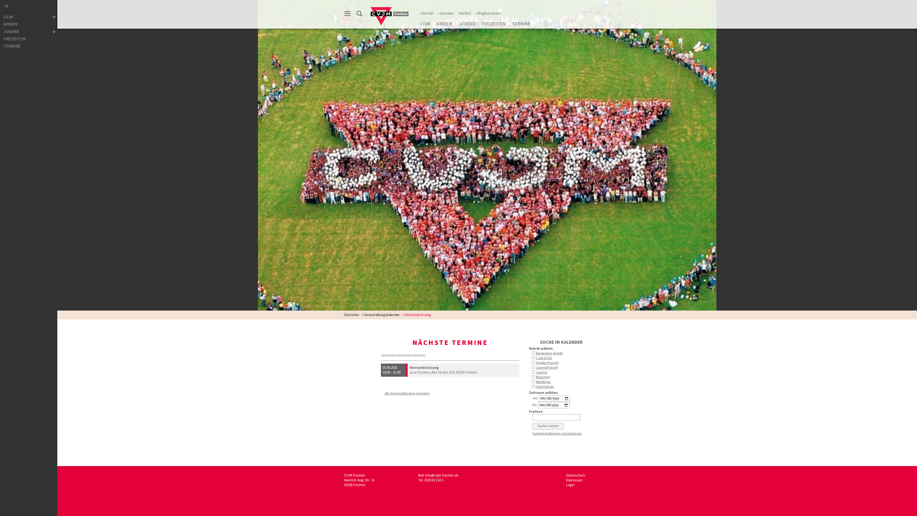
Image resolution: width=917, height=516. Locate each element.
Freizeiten (494, 24)
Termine (521, 24)
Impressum (574, 480)
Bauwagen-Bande (549, 353)
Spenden (446, 13)
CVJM (425, 24)
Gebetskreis (545, 386)
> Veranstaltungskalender (380, 314)
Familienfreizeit (547, 363)
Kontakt (428, 13)
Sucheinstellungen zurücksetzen (557, 433)
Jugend (466, 24)
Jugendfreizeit (547, 367)
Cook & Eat (544, 358)
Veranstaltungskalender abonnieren (403, 355)
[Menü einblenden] (347, 14)
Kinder (444, 24)
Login (570, 485)
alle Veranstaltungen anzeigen (407, 393)
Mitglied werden (489, 13)
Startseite (351, 314)
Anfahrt (465, 13)
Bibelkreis (543, 382)
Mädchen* (543, 377)
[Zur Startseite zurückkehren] (389, 8)
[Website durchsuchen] (359, 14)
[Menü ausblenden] (6, 6)
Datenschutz (576, 475)
